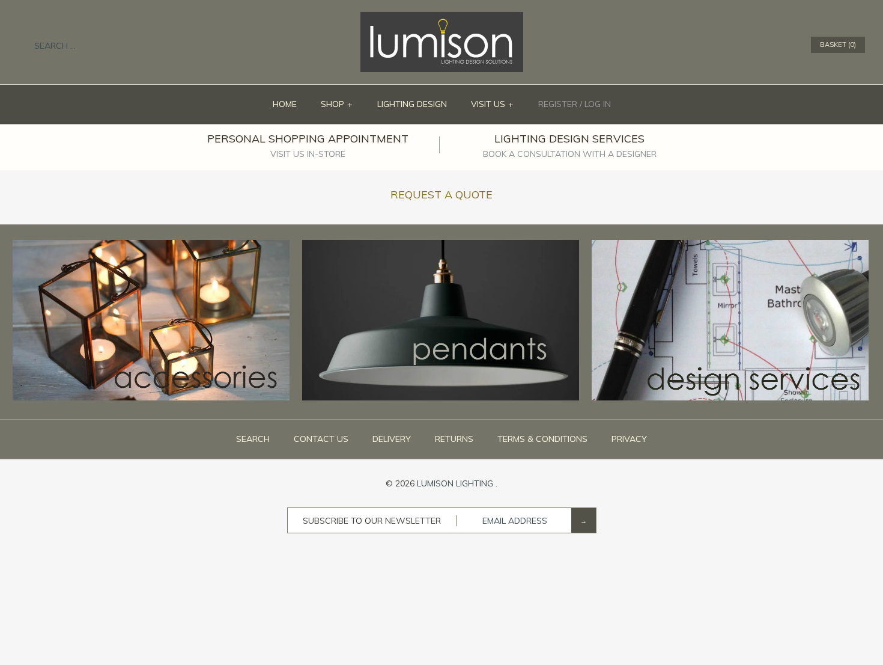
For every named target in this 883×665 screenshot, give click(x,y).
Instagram (783, 45)
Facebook (737, 45)
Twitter (752, 45)
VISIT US (492, 104)
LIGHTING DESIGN (412, 104)
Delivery (391, 439)
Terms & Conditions (542, 439)
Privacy (629, 439)
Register (557, 104)
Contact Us (321, 439)
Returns (454, 439)
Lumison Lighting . (457, 483)
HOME (285, 104)
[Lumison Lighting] (441, 18)
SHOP (337, 104)
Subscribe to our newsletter (372, 520)
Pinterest (768, 45)
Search (253, 439)
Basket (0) (838, 44)
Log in (597, 104)
